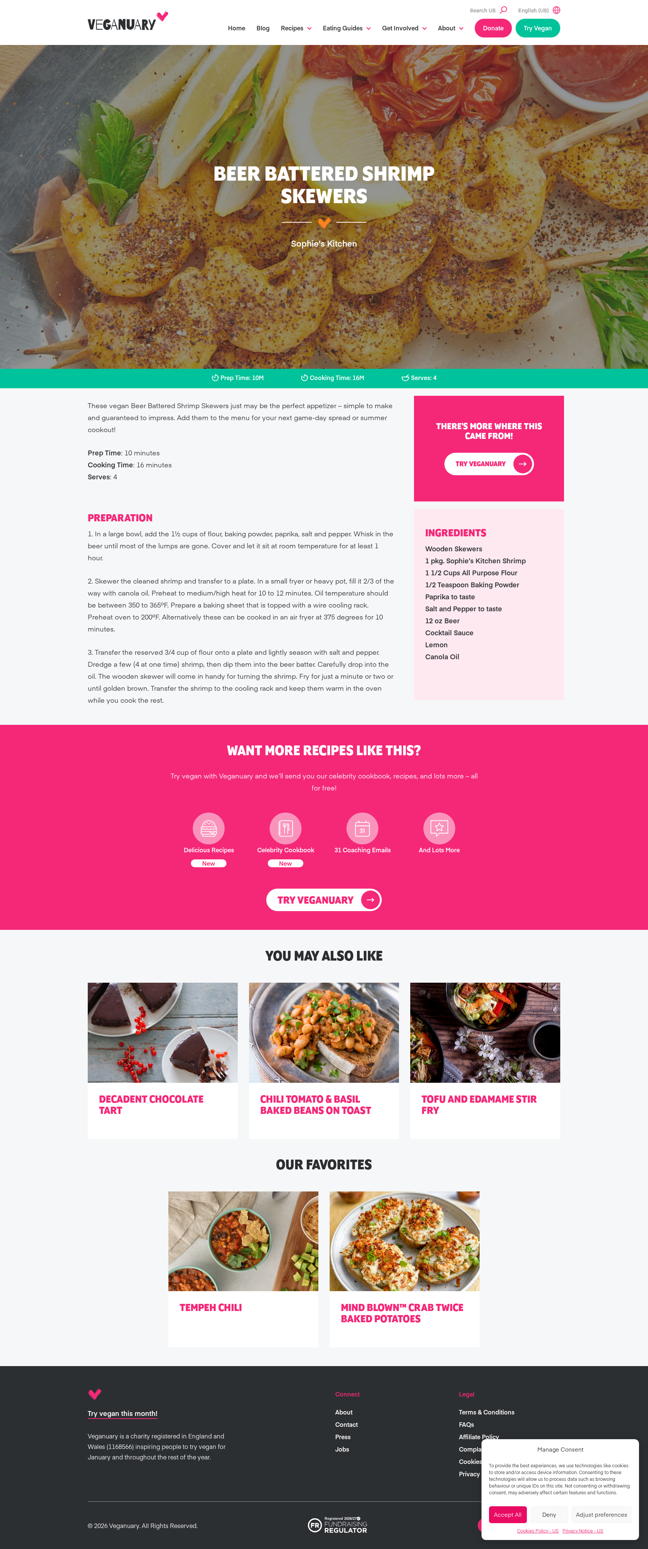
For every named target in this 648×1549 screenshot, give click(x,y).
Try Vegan (538, 28)
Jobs (342, 1449)
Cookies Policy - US (538, 1531)
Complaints (475, 1449)
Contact (346, 1424)
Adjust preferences (601, 1514)
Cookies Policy (480, 1461)
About (446, 28)
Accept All (508, 1514)
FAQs (466, 1424)
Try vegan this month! (123, 1413)
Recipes (292, 28)
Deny (549, 1514)
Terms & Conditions (486, 1412)
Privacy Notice (479, 1474)
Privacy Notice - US (582, 1531)
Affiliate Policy (479, 1436)
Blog (263, 28)
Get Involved (400, 28)
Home (236, 28)
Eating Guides (343, 28)
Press (343, 1436)
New (208, 863)
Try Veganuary (481, 464)
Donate (493, 28)
